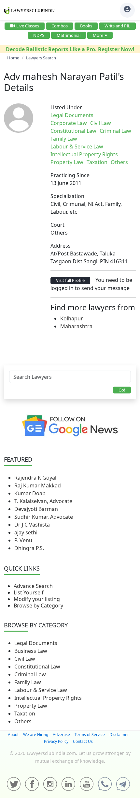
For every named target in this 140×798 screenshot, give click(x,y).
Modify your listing (37, 599)
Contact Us (83, 741)
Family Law (27, 682)
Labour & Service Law (40, 690)
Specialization (67, 196)
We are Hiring (35, 734)
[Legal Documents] (97, 115)
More (98, 35)
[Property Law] (107, 115)
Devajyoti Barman (36, 509)
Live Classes (27, 26)
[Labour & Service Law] (105, 115)
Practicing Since (70, 175)
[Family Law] (104, 115)
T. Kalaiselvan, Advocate (43, 501)
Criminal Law (30, 674)
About (13, 734)
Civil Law (24, 658)
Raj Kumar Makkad (37, 485)
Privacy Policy (56, 741)
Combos (59, 26)
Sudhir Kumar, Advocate (43, 516)
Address (60, 245)
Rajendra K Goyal (35, 477)
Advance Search (33, 586)
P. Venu (23, 540)
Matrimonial (68, 35)
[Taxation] (109, 115)
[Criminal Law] (102, 115)
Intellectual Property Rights (48, 697)
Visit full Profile (70, 280)
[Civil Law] (100, 115)
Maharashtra (76, 326)
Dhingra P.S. (29, 548)
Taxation (24, 713)
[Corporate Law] (98, 115)
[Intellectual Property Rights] (106, 115)
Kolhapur (71, 318)
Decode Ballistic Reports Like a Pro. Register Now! (70, 49)
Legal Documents (35, 643)
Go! (122, 390)
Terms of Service (90, 734)
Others (23, 721)
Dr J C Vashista (32, 524)
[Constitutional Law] (101, 115)
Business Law (30, 650)
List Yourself (29, 592)
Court (57, 224)
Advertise (61, 734)
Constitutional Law (37, 666)
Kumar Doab (30, 493)
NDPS (38, 35)
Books (86, 26)
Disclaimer (119, 734)
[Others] (110, 115)
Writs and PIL (117, 26)
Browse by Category (38, 605)
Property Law (30, 705)
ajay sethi (25, 532)
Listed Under (66, 107)
